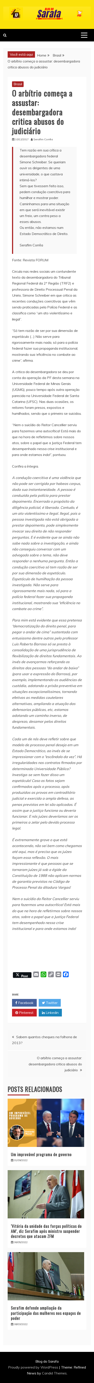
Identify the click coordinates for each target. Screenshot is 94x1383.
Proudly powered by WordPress (33, 1367)
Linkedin (52, 1012)
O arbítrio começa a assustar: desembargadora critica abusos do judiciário (55, 1064)
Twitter (51, 1002)
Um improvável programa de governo (41, 1154)
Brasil (18, 84)
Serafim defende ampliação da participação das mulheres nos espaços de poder (46, 1313)
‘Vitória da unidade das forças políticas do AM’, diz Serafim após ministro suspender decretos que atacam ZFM (46, 1231)
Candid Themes (54, 1373)
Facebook (25, 1002)
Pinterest (25, 1012)
